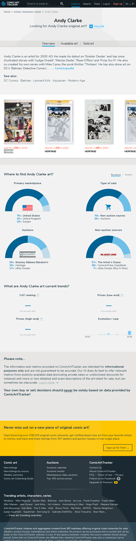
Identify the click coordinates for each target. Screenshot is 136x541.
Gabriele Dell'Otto (62, 511)
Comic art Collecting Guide (18, 478)
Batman (26, 81)
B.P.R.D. (87, 508)
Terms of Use (105, 474)
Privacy (119, 474)
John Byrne (65, 500)
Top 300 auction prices (59, 478)
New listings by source (16, 471)
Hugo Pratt (92, 504)
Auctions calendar (57, 467)
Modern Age (76, 81)
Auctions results (56, 471)
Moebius (8, 500)
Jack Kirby (40, 504)
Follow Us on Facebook (102, 478)
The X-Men (40, 508)
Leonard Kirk (41, 81)
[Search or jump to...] (62, 3)
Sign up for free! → (117, 448)
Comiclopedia (64, 68)
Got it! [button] (34, 533)
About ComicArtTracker (102, 471)
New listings (10, 467)
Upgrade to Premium (101, 482)
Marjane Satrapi (109, 504)
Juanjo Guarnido (12, 511)
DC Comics (11, 81)
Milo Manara (11, 504)
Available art (69, 43)
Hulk (50, 508)
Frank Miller (108, 500)
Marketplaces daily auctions (62, 474)
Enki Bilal (27, 508)
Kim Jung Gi (43, 511)
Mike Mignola (23, 500)
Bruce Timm (62, 508)
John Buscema (11, 508)
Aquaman (59, 81)
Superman (29, 511)
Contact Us (95, 467)
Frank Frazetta (92, 500)
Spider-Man (39, 500)
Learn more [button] (46, 525)
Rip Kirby (76, 508)
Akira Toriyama (82, 511)
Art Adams (54, 504)
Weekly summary (13, 474)
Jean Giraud (26, 504)
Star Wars (98, 511)
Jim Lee (77, 500)
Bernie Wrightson (103, 508)
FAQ (91, 474)
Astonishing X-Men (73, 504)
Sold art (88, 43)
